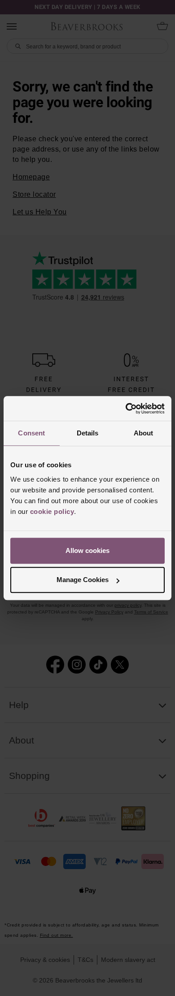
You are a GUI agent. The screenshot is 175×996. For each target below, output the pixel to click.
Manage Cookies (83, 579)
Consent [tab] (31, 433)
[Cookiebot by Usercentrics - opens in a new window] (126, 408)
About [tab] (143, 433)
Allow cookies (87, 550)
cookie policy (52, 511)
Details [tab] (88, 433)
